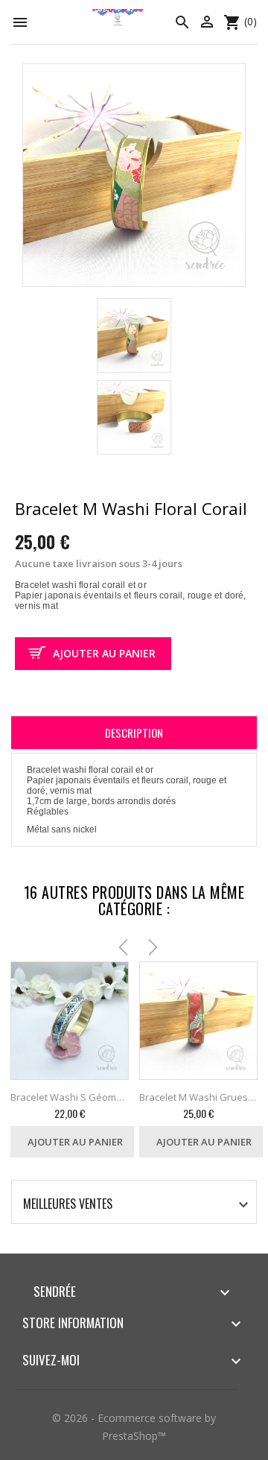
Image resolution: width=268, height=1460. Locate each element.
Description (134, 732)
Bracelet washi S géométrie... (69, 1097)
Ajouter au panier (104, 653)
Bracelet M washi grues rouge (198, 1097)
